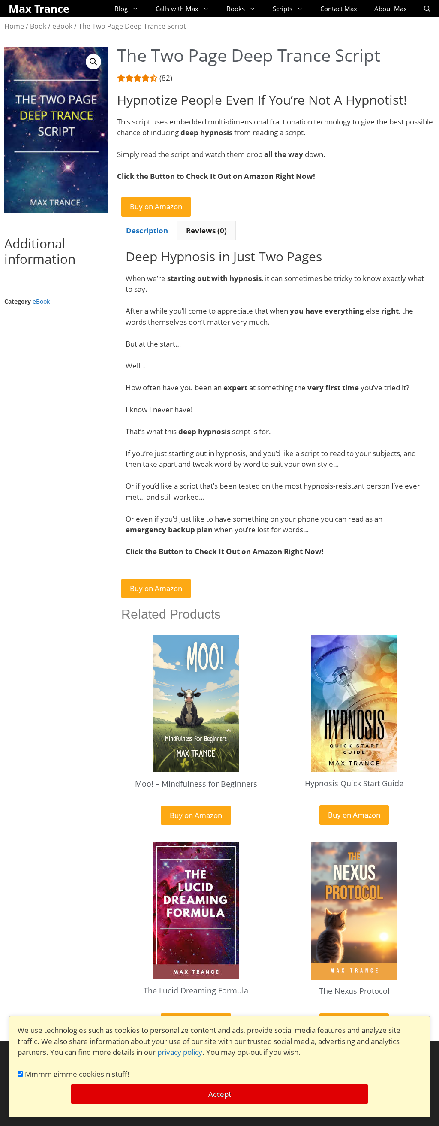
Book (38, 26)
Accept (219, 1094)
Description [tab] (147, 230)
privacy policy (179, 1052)
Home (14, 26)
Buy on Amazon (156, 206)
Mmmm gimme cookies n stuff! (76, 1074)
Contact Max (338, 8)
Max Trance (39, 8)
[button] (93, 61)
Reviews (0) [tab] (206, 230)
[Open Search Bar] (427, 8)
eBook (62, 26)
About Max (390, 8)
